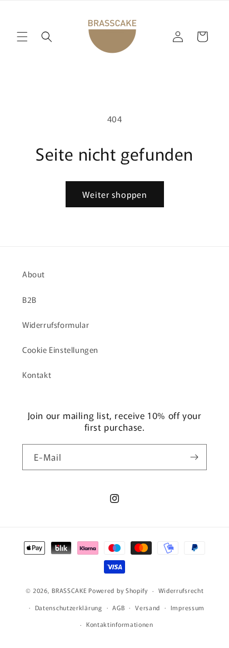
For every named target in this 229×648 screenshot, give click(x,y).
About (33, 274)
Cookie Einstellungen (60, 349)
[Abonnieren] (194, 457)
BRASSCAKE (69, 590)
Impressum (188, 607)
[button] (22, 36)
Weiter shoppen (114, 194)
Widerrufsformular (55, 324)
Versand (147, 607)
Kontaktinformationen (119, 624)
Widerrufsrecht (181, 590)
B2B (29, 299)
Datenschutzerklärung (68, 607)
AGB (118, 607)
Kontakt (36, 374)
